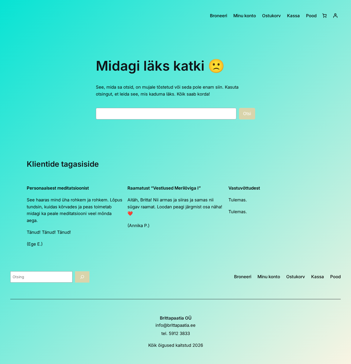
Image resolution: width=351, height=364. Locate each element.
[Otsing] (82, 276)
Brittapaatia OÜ (175, 318)
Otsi (247, 113)
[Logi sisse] (335, 15)
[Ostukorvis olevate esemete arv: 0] (324, 15)
